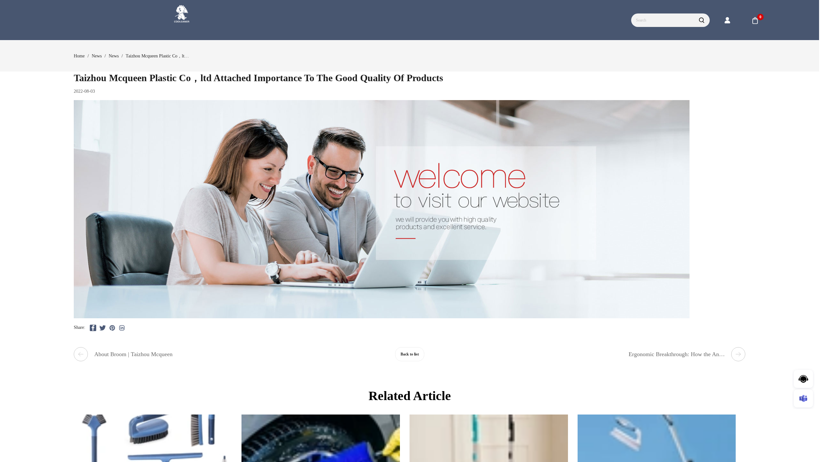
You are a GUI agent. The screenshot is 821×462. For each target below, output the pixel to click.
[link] (79, 56)
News (97, 56)
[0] (755, 20)
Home (79, 56)
